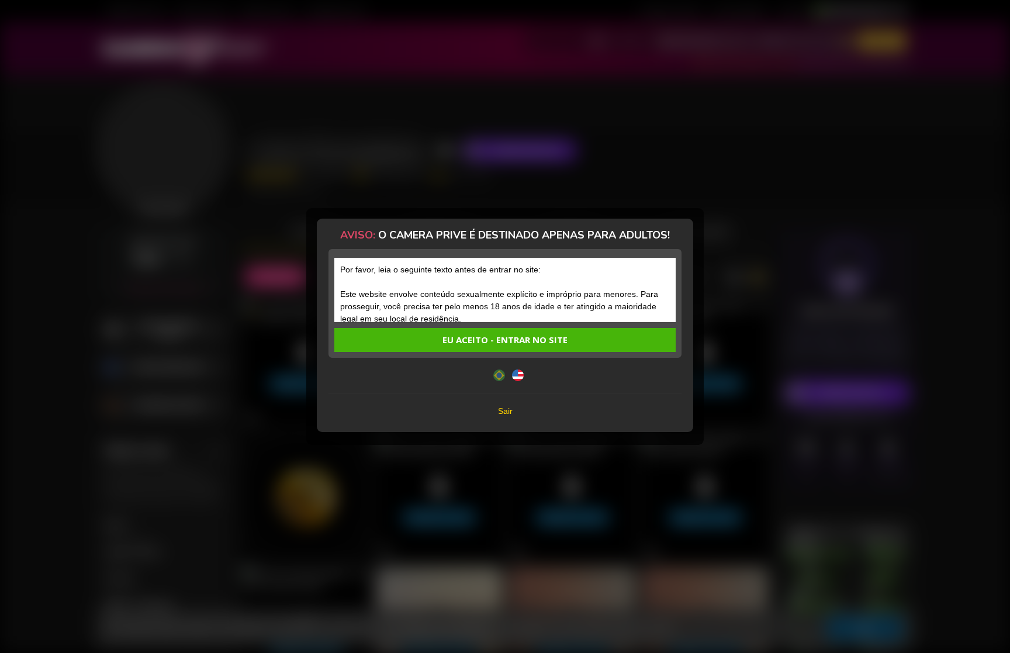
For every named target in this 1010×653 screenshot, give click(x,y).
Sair (505, 411)
